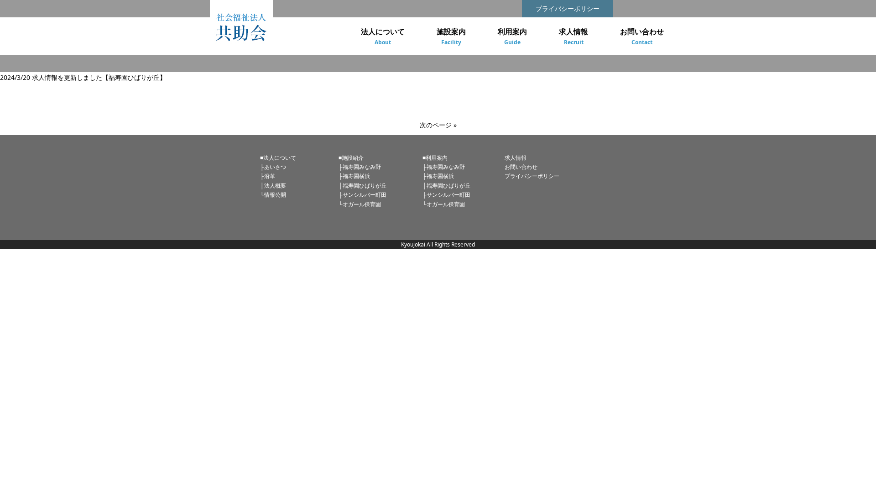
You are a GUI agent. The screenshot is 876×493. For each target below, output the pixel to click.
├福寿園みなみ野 (360, 167)
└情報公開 (273, 195)
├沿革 (267, 176)
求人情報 (516, 158)
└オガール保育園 (360, 204)
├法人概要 (273, 185)
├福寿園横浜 (354, 176)
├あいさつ (273, 167)
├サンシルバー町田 (362, 195)
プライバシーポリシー (568, 8)
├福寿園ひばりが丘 (362, 185)
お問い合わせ (521, 167)
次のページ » (438, 125)
